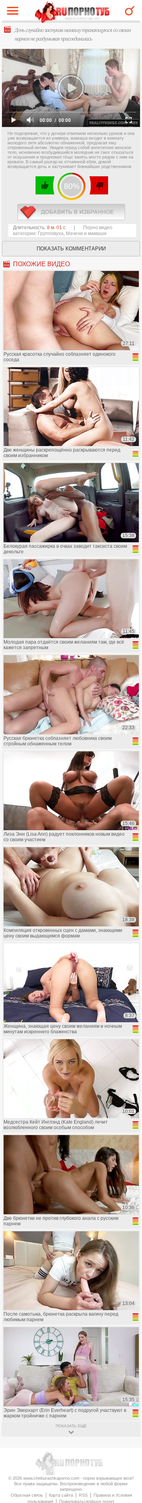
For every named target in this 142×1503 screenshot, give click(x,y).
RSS (83, 1495)
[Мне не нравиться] (98, 185)
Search (130, 10)
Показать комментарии (71, 249)
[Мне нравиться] (45, 185)
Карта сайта (61, 1495)
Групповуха (51, 233)
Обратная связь (27, 1495)
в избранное (71, 212)
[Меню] (14, 12)
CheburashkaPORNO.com (72, 12)
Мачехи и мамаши (86, 233)
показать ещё (71, 1426)
